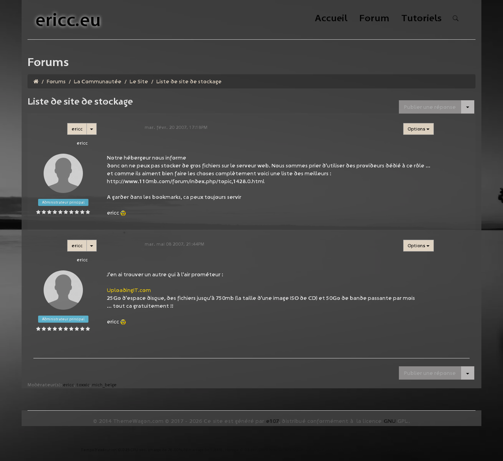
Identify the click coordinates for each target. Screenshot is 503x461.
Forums (56, 81)
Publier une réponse (430, 107)
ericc (77, 128)
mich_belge (104, 384)
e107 (272, 421)
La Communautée (97, 81)
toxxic (83, 384)
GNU (390, 421)
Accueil (331, 18)
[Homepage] (36, 81)
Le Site (139, 81)
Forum (374, 18)
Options (417, 128)
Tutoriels (421, 18)
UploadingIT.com (129, 290)
